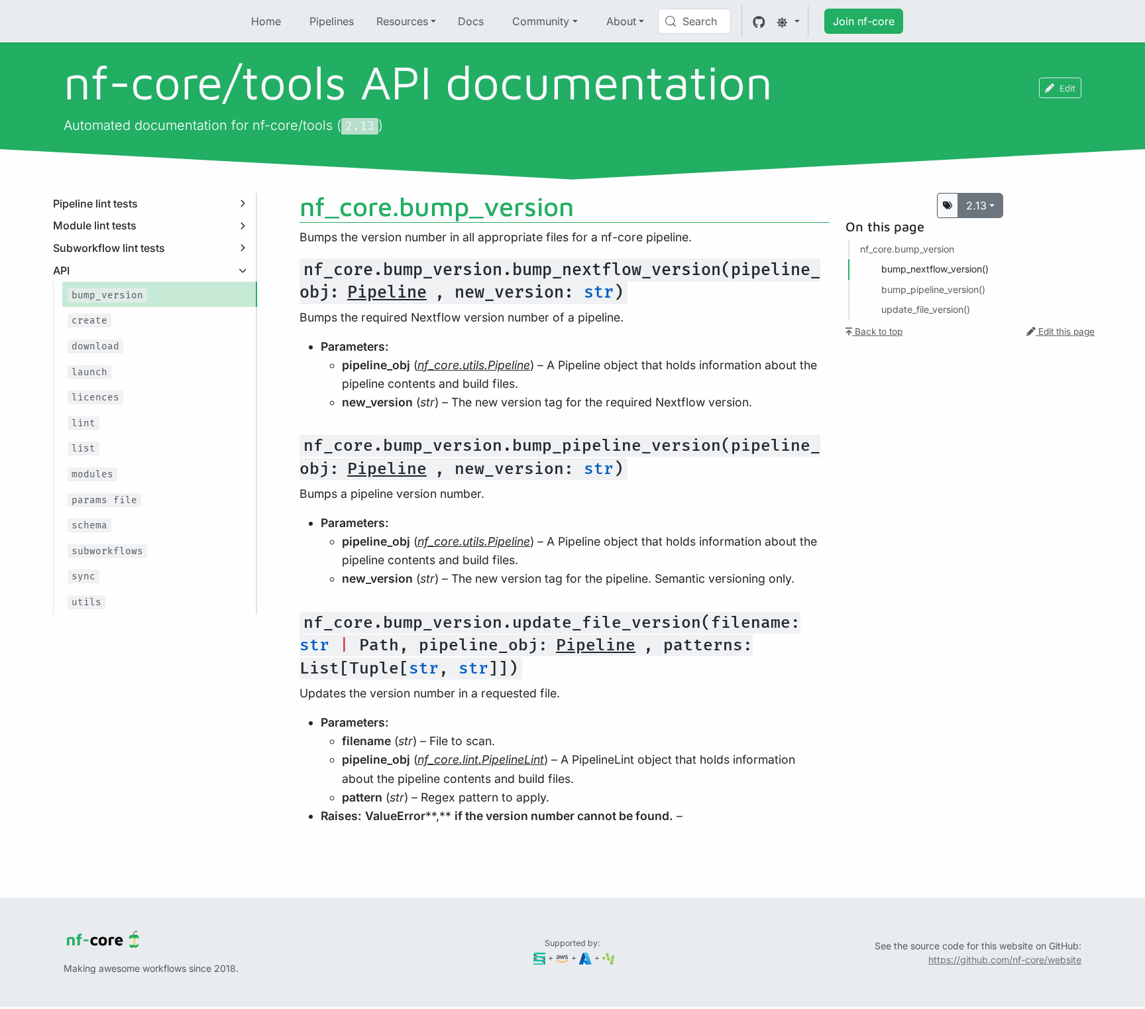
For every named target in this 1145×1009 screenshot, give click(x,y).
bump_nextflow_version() (935, 268)
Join (864, 21)
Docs (471, 21)
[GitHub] (759, 21)
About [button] (621, 21)
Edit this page (1065, 331)
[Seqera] (539, 958)
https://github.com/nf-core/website (1004, 959)
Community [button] (540, 21)
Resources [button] (402, 21)
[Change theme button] (788, 21)
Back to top (877, 331)
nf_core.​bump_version (907, 249)
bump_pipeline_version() (933, 289)
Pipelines (331, 21)
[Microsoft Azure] (585, 958)
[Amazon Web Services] (562, 958)
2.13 (976, 205)
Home (266, 21)
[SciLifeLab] (608, 958)
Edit (1067, 87)
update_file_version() (925, 309)
